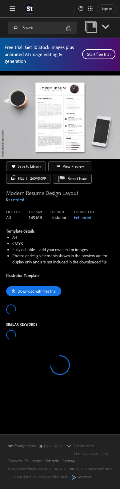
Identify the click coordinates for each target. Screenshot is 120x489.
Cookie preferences (100, 469)
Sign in (107, 8)
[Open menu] (12, 8)
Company (15, 460)
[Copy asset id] (13, 178)
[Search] (15, 28)
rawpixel (17, 199)
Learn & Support (86, 453)
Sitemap (69, 460)
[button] (81, 8)
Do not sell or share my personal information (40, 477)
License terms (84, 445)
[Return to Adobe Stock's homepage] (29, 9)
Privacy (58, 469)
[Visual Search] (68, 28)
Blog (105, 453)
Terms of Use (75, 469)
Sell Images (33, 460)
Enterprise (52, 460)
